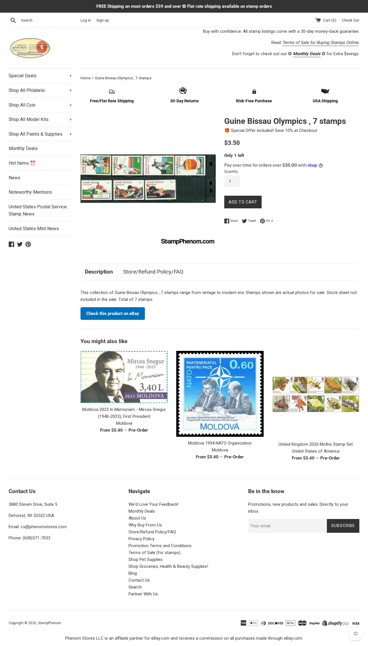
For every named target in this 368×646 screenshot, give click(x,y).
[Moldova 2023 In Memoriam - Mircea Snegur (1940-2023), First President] (124, 377)
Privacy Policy (141, 538)
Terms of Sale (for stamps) (155, 552)
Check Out (350, 20)
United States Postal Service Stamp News (38, 210)
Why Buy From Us (145, 525)
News (14, 177)
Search (135, 587)
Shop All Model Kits (40, 119)
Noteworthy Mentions (30, 192)
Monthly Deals (23, 148)
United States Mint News (34, 228)
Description (99, 271)
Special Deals (40, 75)
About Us (137, 518)
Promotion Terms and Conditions (160, 545)
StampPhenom (49, 623)
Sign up (102, 20)
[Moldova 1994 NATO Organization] (219, 394)
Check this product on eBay (112, 313)
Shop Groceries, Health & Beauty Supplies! (168, 566)
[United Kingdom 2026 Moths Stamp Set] (315, 394)
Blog (133, 573)
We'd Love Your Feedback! (154, 504)
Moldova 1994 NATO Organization (220, 443)
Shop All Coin (40, 105)
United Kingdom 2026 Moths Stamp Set (316, 444)
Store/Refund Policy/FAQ (153, 271)
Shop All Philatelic (40, 90)
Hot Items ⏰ (22, 163)
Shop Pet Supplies (146, 559)
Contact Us (139, 580)
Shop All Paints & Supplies (40, 134)
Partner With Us (143, 594)
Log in (85, 20)
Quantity (231, 172)
